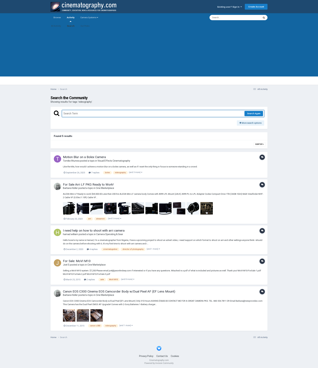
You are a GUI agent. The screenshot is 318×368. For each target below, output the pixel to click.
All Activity (56, 26)
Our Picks (84, 26)
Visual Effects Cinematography (114, 160)
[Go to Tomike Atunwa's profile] (57, 159)
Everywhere (250, 17)
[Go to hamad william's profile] (57, 232)
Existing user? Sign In (228, 7)
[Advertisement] (159, 53)
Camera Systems (88, 17)
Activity (70, 17)
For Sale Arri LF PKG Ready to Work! (88, 184)
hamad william (70, 234)
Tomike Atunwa (71, 160)
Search (71, 26)
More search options (251, 123)
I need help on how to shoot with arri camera (94, 230)
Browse (57, 17)
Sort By (259, 144)
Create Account (256, 6)
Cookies (175, 356)
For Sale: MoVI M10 (77, 261)
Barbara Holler (70, 188)
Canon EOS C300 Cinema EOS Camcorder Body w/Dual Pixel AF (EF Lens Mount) (119, 291)
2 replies (90, 279)
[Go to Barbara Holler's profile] (57, 186)
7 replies (95, 172)
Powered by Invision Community (159, 363)
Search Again (253, 113)
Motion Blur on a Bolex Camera (84, 157)
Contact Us (162, 356)
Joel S (66, 264)
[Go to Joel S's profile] (57, 263)
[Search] (263, 17)
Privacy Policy (146, 356)
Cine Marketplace (105, 188)
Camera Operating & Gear (109, 234)
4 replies (93, 249)
